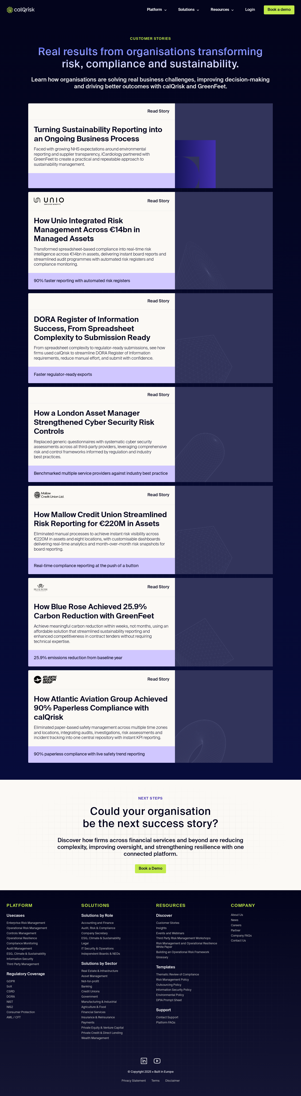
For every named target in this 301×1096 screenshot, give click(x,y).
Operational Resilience (22, 938)
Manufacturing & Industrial (99, 1001)
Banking (86, 986)
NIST (10, 1001)
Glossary (162, 957)
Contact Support (167, 1017)
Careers (236, 925)
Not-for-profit (90, 981)
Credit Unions (90, 991)
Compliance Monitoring (22, 943)
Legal (85, 943)
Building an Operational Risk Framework (182, 952)
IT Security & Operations (97, 948)
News (234, 920)
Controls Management (21, 933)
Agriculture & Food (93, 1007)
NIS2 (10, 1007)
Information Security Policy (173, 989)
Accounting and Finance (97, 923)
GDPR (11, 981)
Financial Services (93, 1012)
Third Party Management (23, 964)
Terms (155, 1080)
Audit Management (19, 948)
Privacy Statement (134, 1080)
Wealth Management (95, 1038)
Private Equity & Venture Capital (102, 1027)
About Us (237, 915)
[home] (24, 10)
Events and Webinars (170, 933)
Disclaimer (172, 1080)
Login (250, 10)
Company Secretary (94, 933)
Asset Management (94, 976)
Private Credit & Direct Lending (102, 1033)
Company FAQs (241, 935)
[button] (157, 10)
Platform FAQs (165, 1022)
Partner (235, 930)
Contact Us (238, 940)
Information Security (20, 959)
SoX (9, 986)
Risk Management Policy (172, 979)
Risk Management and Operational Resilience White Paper (186, 945)
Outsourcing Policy (168, 984)
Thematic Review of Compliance (177, 974)
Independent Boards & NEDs (100, 953)
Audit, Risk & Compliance (98, 928)
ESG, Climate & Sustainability (26, 953)
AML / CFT (14, 1017)
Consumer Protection (21, 1012)
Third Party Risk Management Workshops (183, 938)
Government (89, 996)
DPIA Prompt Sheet (169, 1000)
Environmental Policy (170, 995)
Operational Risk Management (27, 928)
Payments (88, 1022)
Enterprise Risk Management (26, 923)
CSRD (11, 991)
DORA (11, 996)
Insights (161, 928)
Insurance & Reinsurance (98, 1017)
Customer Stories (167, 923)
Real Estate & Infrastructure (99, 971)
